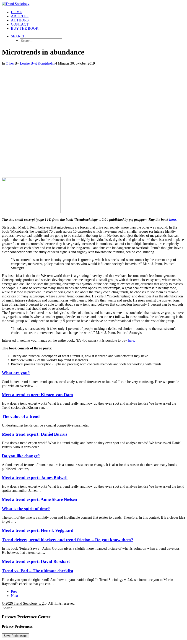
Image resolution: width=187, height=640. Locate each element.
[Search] (23, 608)
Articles (20, 16)
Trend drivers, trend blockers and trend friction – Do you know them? (67, 539)
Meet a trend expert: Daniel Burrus (34, 434)
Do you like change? (21, 455)
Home (16, 12)
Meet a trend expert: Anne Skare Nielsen (39, 499)
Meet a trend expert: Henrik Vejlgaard (37, 530)
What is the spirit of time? (26, 508)
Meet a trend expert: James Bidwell (35, 477)
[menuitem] (98, 12)
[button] (18, 36)
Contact (20, 24)
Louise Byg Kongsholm (37, 63)
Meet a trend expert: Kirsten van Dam (37, 394)
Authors (20, 20)
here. (173, 219)
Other (10, 63)
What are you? (16, 372)
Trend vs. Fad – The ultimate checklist (37, 570)
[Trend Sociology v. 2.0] (93, 4)
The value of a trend (21, 416)
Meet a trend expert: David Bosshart (36, 561)
